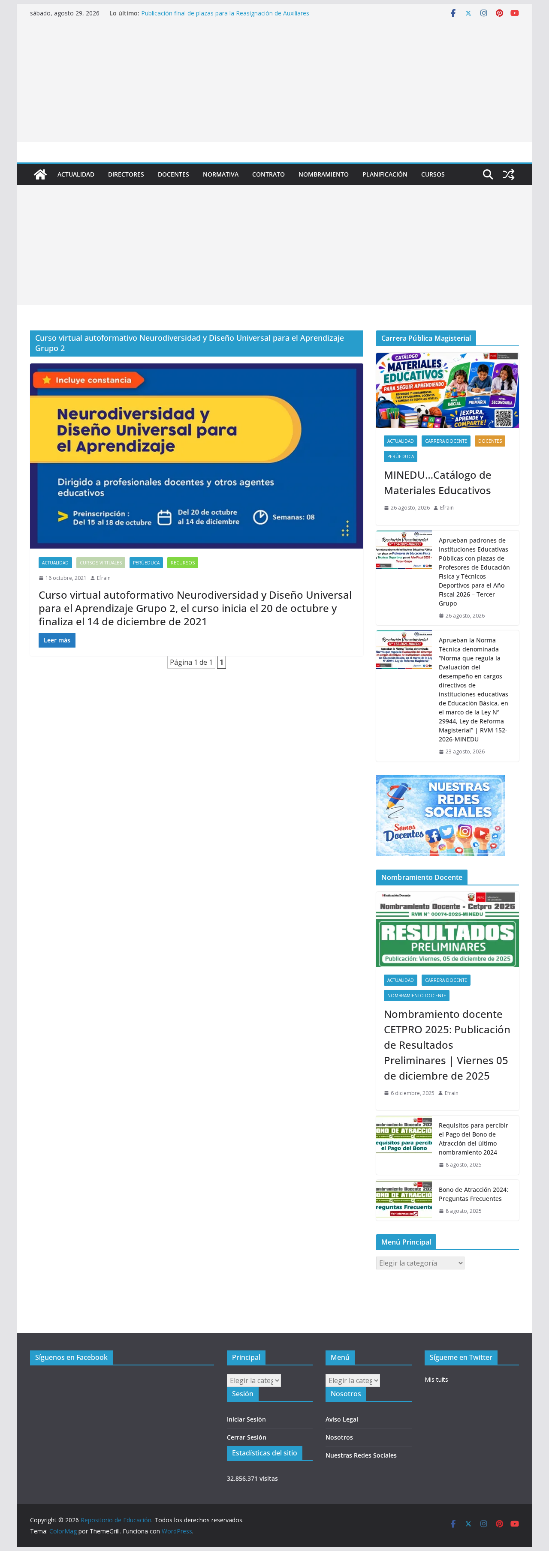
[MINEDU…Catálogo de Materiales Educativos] (447, 390)
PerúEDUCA (146, 563)
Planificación (384, 174)
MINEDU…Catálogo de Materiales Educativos (438, 482)
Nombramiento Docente (416, 996)
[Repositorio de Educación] (40, 174)
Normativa (220, 174)
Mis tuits (436, 1379)
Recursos (183, 563)
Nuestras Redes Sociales (361, 1455)
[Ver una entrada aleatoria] (508, 174)
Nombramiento (324, 174)
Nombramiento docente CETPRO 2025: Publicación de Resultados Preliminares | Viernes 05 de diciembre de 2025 (447, 1045)
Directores (126, 174)
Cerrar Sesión (246, 1437)
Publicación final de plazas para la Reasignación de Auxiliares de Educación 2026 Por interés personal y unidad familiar (225, 17)
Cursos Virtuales (101, 563)
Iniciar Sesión (246, 1419)
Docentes (173, 174)
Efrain (104, 578)
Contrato (268, 174)
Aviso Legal (342, 1419)
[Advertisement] (274, 82)
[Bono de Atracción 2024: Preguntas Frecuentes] (404, 1200)
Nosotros (339, 1437)
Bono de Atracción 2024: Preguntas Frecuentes (473, 1194)
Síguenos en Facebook (71, 1357)
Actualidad (75, 174)
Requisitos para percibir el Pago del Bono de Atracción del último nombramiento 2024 (473, 1138)
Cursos (433, 174)
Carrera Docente (446, 441)
